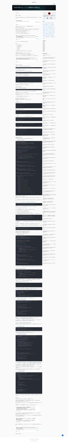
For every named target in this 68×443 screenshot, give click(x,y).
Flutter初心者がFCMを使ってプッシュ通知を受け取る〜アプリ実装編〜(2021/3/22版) (49, 138)
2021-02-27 (44, 177)
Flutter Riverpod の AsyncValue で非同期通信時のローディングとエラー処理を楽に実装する (49, 191)
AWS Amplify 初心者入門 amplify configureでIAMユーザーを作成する (49, 238)
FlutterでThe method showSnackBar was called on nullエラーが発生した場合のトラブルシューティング (49, 173)
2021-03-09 (44, 161)
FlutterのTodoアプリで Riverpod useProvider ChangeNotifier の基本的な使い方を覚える (48, 201)
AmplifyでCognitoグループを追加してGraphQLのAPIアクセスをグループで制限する (49, 71)
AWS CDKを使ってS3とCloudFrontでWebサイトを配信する (49, 111)
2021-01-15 (44, 242)
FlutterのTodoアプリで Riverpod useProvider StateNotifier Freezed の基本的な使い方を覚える (48, 198)
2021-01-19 (44, 232)
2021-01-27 (44, 219)
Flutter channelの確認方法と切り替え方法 (47, 218)
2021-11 (44, 43)
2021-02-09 (44, 209)
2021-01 (44, 51)
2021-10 (44, 44)
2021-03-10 (44, 155)
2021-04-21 (44, 112)
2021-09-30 (44, 78)
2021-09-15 (44, 84)
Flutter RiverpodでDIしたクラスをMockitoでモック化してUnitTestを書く (49, 95)
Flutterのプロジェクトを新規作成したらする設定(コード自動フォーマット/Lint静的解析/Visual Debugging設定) (49, 215)
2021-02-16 (44, 196)
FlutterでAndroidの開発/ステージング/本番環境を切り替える (49, 125)
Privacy (18, 4)
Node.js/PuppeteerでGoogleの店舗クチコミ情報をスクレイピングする (49, 221)
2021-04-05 (44, 118)
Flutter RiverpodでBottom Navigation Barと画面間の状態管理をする (49, 150)
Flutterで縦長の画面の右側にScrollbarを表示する (48, 86)
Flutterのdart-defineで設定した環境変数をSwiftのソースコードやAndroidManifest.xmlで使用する (49, 129)
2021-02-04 (44, 213)
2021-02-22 (44, 186)
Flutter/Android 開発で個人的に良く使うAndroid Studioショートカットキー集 (49, 205)
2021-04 (44, 48)
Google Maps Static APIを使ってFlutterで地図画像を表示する (49, 117)
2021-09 (44, 45)
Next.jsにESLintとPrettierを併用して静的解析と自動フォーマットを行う (49, 64)
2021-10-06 (44, 68)
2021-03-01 (44, 170)
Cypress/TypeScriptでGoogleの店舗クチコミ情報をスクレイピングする (49, 224)
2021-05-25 (44, 106)
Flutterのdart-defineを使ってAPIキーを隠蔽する (48, 120)
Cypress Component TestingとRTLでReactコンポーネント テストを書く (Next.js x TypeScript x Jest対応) (49, 57)
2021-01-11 (44, 255)
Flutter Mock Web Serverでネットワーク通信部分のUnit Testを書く (49, 105)
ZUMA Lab (34, 2)
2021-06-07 (44, 90)
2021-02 (44, 50)
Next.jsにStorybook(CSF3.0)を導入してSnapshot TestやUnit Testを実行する (49, 61)
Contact (21, 4)
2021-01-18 (44, 235)
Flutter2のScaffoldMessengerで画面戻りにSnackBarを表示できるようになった (49, 158)
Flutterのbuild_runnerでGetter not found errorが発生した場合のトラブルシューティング (49, 102)
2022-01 (44, 42)
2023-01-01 (44, 55)
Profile (16, 4)
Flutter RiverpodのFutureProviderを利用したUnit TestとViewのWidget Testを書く (49, 92)
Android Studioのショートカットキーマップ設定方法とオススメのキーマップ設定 (49, 208)
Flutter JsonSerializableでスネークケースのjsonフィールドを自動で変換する (49, 185)
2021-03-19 (44, 142)
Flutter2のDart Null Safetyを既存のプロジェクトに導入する (49, 163)
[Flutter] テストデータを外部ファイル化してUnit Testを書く (49, 99)
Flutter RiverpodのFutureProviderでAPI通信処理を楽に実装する (49, 89)
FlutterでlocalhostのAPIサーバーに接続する (48, 114)
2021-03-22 (44, 139)
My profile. (47, 16)
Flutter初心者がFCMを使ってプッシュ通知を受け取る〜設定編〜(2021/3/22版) (49, 135)
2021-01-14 (44, 245)
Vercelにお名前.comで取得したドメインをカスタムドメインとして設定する (49, 260)
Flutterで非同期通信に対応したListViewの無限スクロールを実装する (49, 147)
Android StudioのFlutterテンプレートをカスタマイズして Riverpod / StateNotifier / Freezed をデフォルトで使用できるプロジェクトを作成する (49, 195)
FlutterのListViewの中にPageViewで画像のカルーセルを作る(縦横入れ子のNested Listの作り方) (49, 167)
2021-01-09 (44, 261)
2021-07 (44, 46)
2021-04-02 (44, 123)
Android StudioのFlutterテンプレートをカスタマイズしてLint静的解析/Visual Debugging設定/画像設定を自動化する (49, 212)
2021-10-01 (44, 75)
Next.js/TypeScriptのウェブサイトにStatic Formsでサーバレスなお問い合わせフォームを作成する (49, 234)
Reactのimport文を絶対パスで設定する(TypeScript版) (49, 257)
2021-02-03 (44, 216)
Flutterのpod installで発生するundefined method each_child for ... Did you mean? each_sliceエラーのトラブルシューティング (49, 154)
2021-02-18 (44, 192)
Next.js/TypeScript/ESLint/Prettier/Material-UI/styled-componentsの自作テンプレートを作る (49, 247)
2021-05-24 (44, 109)
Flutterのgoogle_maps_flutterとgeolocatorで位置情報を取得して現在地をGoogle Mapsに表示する (49, 141)
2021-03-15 (44, 151)
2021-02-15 (44, 199)
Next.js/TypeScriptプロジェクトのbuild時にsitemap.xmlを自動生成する (49, 241)
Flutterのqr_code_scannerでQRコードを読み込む (48, 144)
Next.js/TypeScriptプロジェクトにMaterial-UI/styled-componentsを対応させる (49, 251)
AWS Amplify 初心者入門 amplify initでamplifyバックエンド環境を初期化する (49, 231)
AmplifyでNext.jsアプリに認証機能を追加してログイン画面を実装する (49, 77)
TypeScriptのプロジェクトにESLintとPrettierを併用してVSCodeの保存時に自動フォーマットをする (49, 254)
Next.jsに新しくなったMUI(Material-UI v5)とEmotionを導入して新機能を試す (49, 67)
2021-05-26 (44, 103)
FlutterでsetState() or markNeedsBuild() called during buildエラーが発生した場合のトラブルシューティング (49, 176)
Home (14, 4)
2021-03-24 (44, 132)
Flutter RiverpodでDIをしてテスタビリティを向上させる (49, 188)
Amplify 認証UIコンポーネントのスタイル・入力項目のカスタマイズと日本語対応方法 (49, 74)
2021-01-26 (44, 222)
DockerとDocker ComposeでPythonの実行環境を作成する (49, 228)
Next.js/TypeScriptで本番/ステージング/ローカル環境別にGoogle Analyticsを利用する (49, 244)
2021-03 (44, 49)
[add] (62, 435)
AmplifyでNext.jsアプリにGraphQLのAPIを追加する (48, 80)
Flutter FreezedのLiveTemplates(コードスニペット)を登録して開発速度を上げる (49, 182)
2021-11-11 (44, 65)
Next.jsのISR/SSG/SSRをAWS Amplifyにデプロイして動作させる (49, 83)
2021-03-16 (44, 148)
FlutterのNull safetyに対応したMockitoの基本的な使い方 (49, 108)
